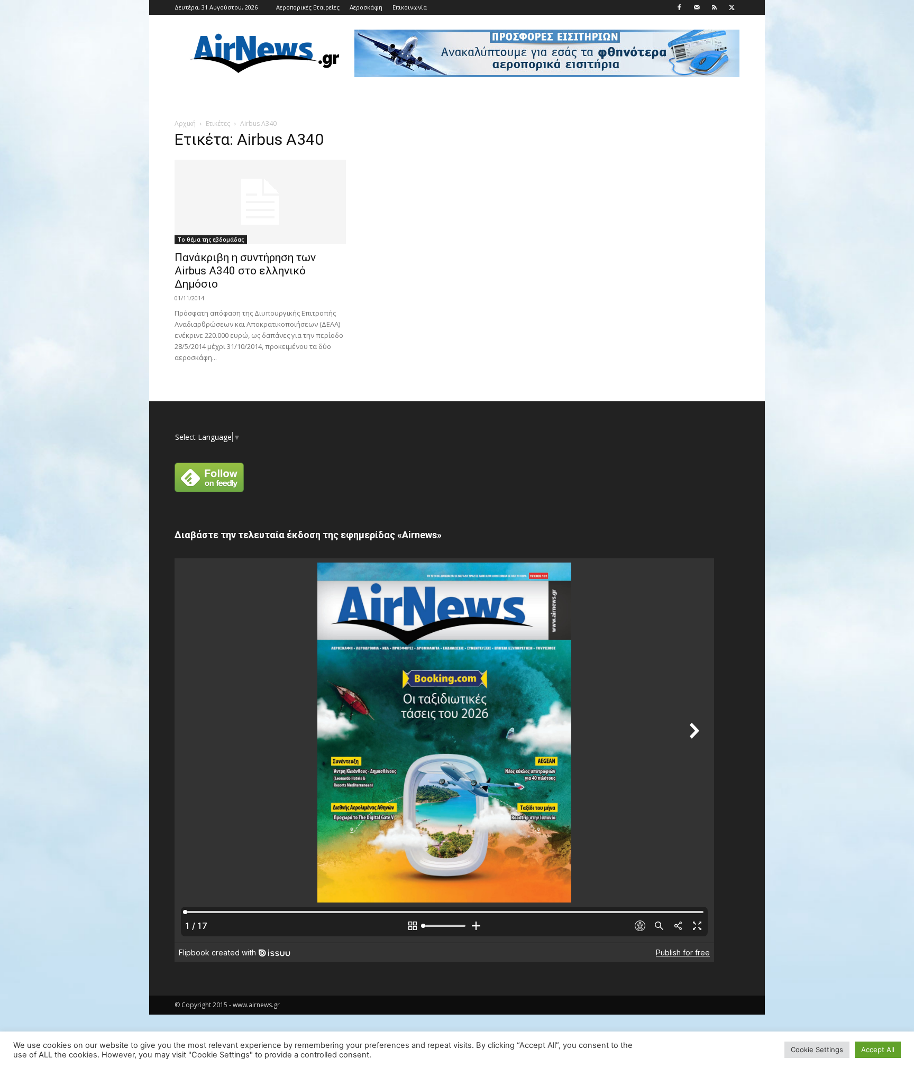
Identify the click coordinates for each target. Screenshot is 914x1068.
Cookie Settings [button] (817, 1049)
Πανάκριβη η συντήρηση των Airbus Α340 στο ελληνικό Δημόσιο (245, 270)
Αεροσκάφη (366, 7)
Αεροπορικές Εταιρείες (308, 7)
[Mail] (697, 7)
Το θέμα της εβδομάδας (211, 239)
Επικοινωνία (409, 7)
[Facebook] (679, 7)
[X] (731, 7)
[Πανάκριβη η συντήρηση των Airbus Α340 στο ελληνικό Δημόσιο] (260, 202)
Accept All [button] (877, 1049)
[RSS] (714, 7)
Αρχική (185, 123)
